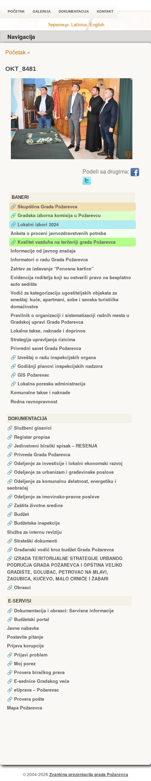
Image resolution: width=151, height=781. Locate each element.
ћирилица (58, 24)
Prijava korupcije (25, 645)
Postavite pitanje (25, 637)
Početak (16, 11)
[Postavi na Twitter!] (87, 180)
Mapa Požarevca (24, 708)
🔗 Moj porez (21, 663)
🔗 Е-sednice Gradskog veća (38, 681)
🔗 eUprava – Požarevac (33, 690)
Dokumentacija (74, 11)
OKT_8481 (20, 68)
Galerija (42, 11)
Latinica (79, 24)
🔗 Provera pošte (25, 699)
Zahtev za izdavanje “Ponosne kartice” (52, 268)
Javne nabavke (23, 628)
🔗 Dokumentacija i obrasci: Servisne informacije (60, 610)
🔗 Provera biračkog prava (36, 672)
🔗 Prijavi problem (27, 655)
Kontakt (105, 11)
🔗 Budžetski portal (28, 619)
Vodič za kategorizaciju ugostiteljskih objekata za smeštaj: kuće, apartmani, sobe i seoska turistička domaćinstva (64, 299)
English (97, 24)
